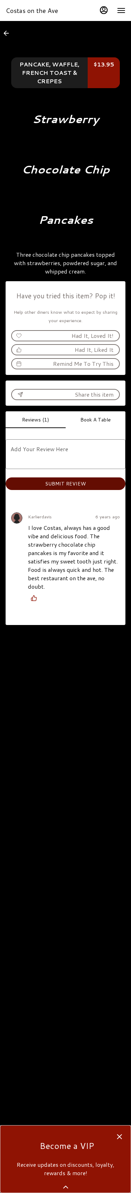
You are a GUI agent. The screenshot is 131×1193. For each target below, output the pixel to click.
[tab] (36, 419)
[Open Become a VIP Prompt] (65, 1187)
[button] (8, 33)
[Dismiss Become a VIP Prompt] (119, 1136)
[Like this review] (35, 598)
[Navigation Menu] (121, 10)
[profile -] (104, 10)
